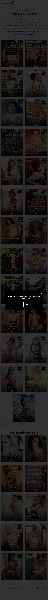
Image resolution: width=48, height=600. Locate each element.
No (27, 304)
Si (10, 304)
